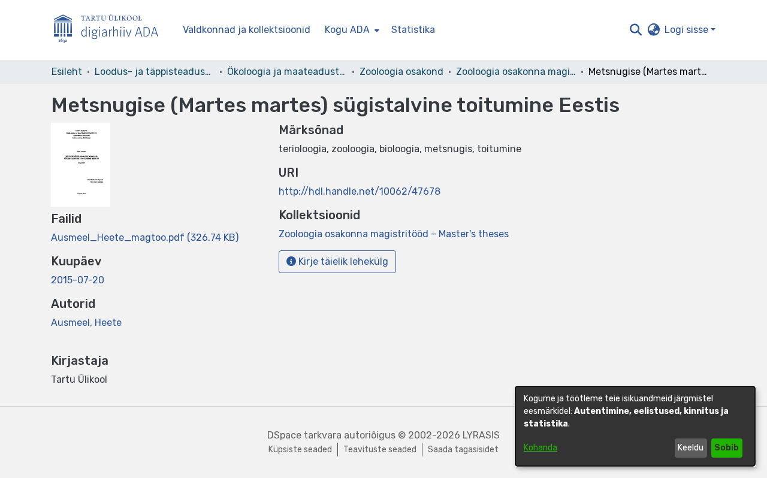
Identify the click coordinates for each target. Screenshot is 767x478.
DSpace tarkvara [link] (304, 435)
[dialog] (635, 426)
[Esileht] (111, 30)
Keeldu (690, 448)
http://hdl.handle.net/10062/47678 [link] (359, 191)
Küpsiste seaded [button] (300, 449)
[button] (635, 30)
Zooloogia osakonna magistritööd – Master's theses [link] (516, 71)
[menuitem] (350, 30)
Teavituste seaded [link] (379, 449)
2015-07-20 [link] (77, 280)
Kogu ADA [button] (347, 29)
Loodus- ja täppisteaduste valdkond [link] (155, 71)
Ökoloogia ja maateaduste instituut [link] (287, 71)
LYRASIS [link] (481, 435)
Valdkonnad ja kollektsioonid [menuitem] (246, 29)
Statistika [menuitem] (413, 29)
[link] (144, 237)
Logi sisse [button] (688, 29)
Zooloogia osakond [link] (401, 71)
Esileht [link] (67, 71)
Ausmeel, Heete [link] (86, 322)
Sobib (726, 448)
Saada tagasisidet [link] (463, 449)
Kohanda (540, 448)
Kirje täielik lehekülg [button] (342, 261)
